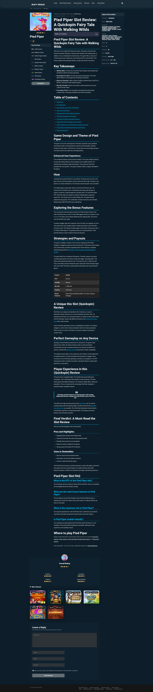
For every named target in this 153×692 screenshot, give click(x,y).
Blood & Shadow (71, 349)
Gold (115, 37)
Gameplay (81, 574)
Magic (104, 38)
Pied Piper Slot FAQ (62, 130)
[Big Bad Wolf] (73, 597)
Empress (104, 37)
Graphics (47, 574)
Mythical (117, 38)
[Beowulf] (55, 597)
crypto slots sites (72, 539)
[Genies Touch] (37, 612)
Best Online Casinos (65, 3)
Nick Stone (78, 14)
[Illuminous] (55, 612)
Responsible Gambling (99, 689)
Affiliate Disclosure (88, 689)
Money (108, 38)
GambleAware (109, 689)
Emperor (114, 35)
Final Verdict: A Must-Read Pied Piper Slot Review (71, 127)
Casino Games (78, 3)
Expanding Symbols (107, 26)
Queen (109, 39)
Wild (108, 30)
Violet (113, 39)
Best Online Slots (37, 8)
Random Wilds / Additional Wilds (109, 28)
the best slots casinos (84, 539)
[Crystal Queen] (91, 597)
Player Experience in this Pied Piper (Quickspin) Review (72, 124)
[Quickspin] (33, 41)
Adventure (105, 35)
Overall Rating (64, 563)
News (80, 689)
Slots (93, 3)
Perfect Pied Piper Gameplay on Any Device (69, 122)
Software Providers (105, 687)
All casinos (41, 83)
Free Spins (117, 26)
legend (119, 37)
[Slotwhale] (38, 4)
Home (55, 3)
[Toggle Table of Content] (96, 34)
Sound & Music (81, 579)
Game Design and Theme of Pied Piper (68, 107)
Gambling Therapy (118, 689)
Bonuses (86, 3)
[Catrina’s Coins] (37, 597)
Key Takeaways (61, 105)
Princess (104, 39)
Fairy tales (111, 37)
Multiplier (104, 28)
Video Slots (109, 21)
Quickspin (34, 592)
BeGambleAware (92, 546)
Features (47, 579)
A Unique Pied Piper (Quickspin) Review (68, 119)
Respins (114, 29)
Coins (110, 35)
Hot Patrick (83, 403)
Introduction (60, 102)
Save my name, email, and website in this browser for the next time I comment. (56, 670)
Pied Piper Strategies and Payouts (66, 116)
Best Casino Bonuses (94, 687)
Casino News (100, 3)
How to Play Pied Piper (63, 110)
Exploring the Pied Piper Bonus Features (68, 113)
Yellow (118, 39)
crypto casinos (63, 539)
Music (112, 38)
